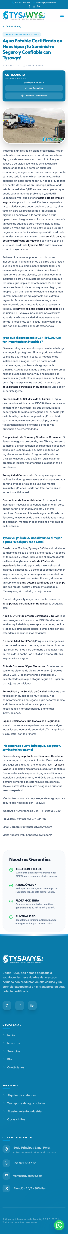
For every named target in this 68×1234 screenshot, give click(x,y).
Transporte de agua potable (26, 1103)
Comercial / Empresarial (36, 95)
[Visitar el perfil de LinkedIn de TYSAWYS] (38, 6)
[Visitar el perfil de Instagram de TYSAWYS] (34, 6)
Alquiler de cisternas (21, 1095)
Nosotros (13, 1043)
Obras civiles (16, 1119)
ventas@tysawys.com (46, 2)
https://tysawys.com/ (39, 834)
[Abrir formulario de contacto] (59, 1225)
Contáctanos (16, 1067)
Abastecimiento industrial (24, 1111)
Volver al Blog (13, 26)
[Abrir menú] (62, 15)
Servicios (13, 1051)
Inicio (11, 1035)
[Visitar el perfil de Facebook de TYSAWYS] (29, 6)
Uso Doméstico (36, 88)
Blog (10, 1059)
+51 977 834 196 (22, 2)
